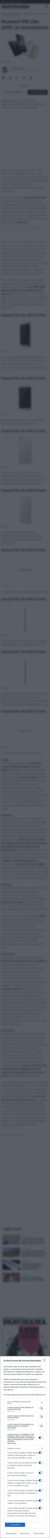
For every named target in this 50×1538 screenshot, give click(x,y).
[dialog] (25, 1447)
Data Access (25, 1533)
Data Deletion (11, 1533)
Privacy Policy (38, 1533)
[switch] (41, 1408)
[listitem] (25, 1402)
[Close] (45, 1361)
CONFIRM (15, 1525)
